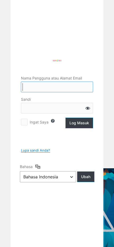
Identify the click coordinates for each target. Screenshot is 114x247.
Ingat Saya (39, 122)
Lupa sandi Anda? (35, 150)
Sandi (26, 99)
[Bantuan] (53, 121)
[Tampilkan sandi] (87, 108)
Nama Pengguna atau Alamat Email (51, 78)
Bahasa (26, 166)
